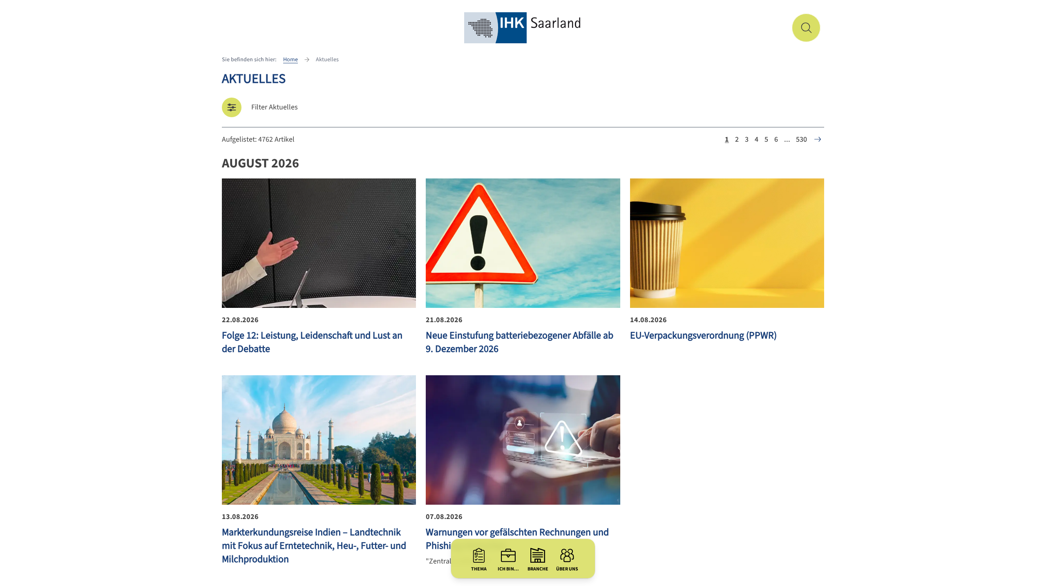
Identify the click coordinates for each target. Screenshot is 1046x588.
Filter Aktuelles (274, 107)
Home (290, 60)
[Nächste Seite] (817, 139)
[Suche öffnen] (806, 28)
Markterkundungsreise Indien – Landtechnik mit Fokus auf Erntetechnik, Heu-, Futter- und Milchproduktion (314, 545)
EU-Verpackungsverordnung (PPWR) (703, 335)
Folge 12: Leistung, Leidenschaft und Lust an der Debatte (312, 342)
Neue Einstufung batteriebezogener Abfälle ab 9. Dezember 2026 (519, 342)
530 (801, 139)
